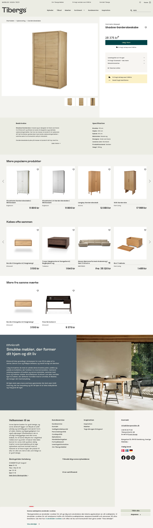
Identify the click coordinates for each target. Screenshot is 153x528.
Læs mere (55, 143)
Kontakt (55, 426)
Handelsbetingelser (59, 439)
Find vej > (124, 442)
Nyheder (50, 10)
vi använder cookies (53, 519)
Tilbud (59, 10)
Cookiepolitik (57, 434)
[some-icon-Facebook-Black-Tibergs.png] (123, 457)
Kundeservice (93, 10)
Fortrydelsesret (58, 442)
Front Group (132, 434)
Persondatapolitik (59, 432)
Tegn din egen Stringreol (93, 429)
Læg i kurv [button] (126, 42)
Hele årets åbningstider (18, 475)
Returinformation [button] (113, 63)
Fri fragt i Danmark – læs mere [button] (118, 60)
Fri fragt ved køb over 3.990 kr (81, 2)
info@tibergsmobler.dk (130, 426)
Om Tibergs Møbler (58, 2)
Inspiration (106, 10)
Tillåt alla (135, 510)
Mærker (68, 10)
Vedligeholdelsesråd (60, 429)
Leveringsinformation (60, 444)
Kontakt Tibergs (105, 2)
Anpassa (134, 514)
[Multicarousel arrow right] (149, 181)
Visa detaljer (32, 524)
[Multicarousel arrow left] (3, 181)
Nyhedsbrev (56, 437)
